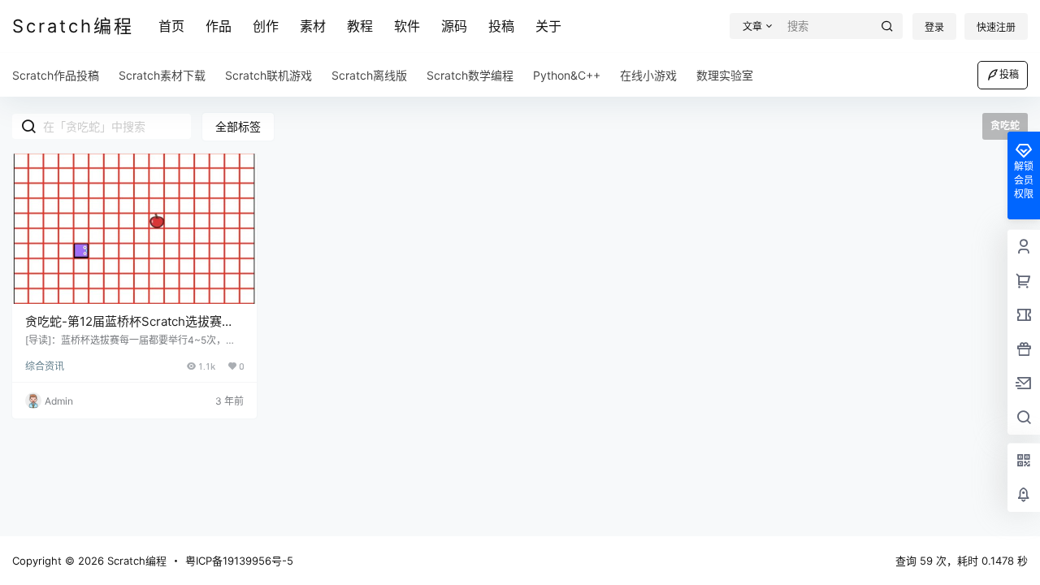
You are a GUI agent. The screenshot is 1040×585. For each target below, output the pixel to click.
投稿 (501, 26)
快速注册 (996, 27)
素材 (313, 26)
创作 (266, 26)
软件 (407, 26)
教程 (360, 26)
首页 (171, 26)
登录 (934, 27)
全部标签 (238, 126)
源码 (454, 26)
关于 (548, 26)
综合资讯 (44, 366)
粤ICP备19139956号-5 (239, 560)
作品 (219, 26)
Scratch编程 (135, 560)
